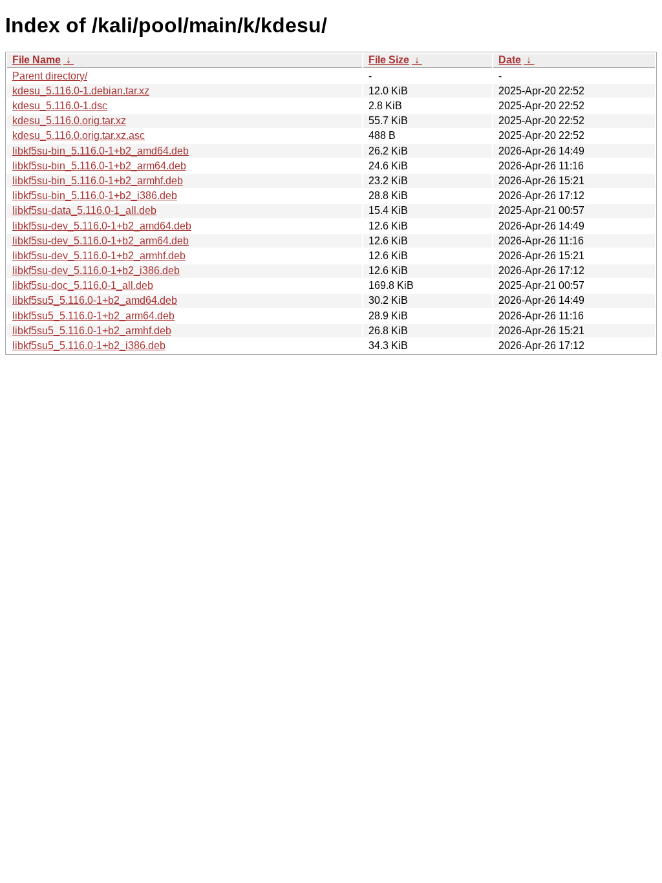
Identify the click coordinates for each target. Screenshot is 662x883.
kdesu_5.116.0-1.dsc (59, 105)
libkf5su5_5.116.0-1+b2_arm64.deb (93, 315)
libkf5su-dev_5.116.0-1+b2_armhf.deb (99, 255)
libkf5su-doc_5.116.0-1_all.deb (82, 285)
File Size (388, 59)
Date (509, 59)
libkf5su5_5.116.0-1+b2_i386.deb (89, 345)
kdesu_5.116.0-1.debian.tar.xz (80, 90)
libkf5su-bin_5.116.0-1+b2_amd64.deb (100, 150)
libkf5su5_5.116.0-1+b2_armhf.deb (91, 330)
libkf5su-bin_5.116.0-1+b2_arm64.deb (99, 165)
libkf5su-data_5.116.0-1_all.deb (84, 210)
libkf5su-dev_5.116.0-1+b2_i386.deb (96, 270)
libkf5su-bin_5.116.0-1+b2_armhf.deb (97, 180)
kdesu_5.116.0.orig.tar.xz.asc (78, 135)
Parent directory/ (49, 75)
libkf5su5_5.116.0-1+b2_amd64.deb (94, 300)
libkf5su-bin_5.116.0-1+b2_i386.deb (94, 195)
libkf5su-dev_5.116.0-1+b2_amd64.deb (101, 225)
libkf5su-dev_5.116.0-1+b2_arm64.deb (100, 240)
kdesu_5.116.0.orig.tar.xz (69, 120)
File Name (36, 59)
